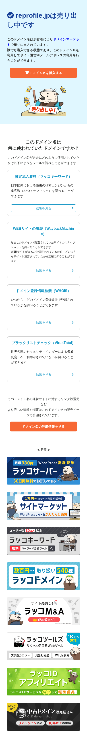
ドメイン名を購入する (46, 73)
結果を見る (43, 208)
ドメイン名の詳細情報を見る (43, 426)
